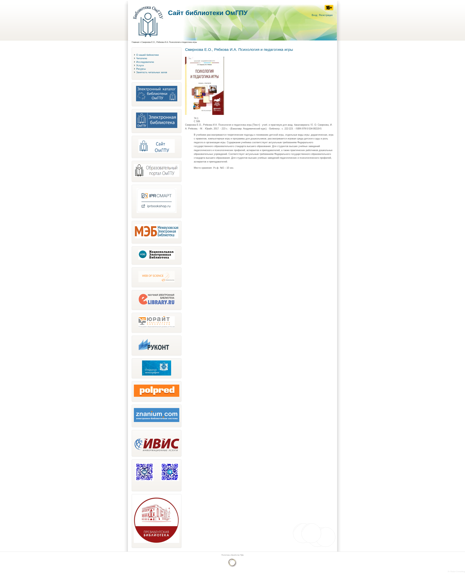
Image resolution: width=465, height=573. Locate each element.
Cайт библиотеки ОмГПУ (208, 13)
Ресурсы (141, 69)
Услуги (140, 65)
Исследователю (145, 62)
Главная (135, 42)
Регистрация (326, 15)
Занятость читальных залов (151, 72)
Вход (314, 15)
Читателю (141, 58)
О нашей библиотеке (147, 55)
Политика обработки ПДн (232, 555)
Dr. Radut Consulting (456, 571)
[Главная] (148, 38)
